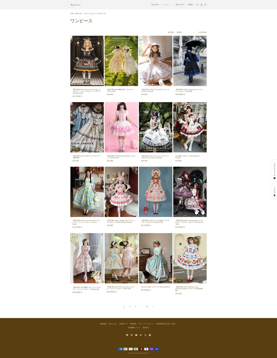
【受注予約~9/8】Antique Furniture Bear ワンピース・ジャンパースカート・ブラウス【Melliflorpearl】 (86, 91)
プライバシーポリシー (146, 324)
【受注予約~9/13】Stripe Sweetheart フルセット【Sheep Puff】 (121, 157)
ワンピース (101, 13)
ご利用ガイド (123, 324)
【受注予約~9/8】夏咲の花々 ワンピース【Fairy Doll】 (120, 90)
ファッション (89, 13)
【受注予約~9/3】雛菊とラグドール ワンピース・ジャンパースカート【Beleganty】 (86, 288)
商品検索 (103, 324)
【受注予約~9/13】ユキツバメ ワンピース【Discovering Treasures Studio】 (154, 157)
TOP (72, 13)
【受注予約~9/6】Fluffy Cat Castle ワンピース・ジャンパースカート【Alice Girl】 (121, 288)
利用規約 (133, 324)
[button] (198, 4)
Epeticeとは (112, 324)
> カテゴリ (78, 13)
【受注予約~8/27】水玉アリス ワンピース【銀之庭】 (86, 157)
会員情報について (134, 328)
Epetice (135, 353)
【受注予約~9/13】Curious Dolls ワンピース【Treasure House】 (155, 90)
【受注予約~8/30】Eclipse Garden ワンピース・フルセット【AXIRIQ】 (189, 90)
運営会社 (146, 328)
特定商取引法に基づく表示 (165, 324)
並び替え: (171, 32)
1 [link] (123, 306)
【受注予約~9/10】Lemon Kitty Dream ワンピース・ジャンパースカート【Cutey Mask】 (86, 222)
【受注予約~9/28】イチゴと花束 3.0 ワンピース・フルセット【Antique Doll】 (155, 221)
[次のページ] (153, 306)
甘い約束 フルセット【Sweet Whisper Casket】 (187, 157)
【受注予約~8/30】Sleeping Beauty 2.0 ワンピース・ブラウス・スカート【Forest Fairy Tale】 (189, 222)
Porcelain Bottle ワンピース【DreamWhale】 (155, 287)
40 (147, 306)
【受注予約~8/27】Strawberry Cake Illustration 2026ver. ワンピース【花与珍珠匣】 (189, 288)
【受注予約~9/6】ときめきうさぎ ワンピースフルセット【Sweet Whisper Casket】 (121, 221)
